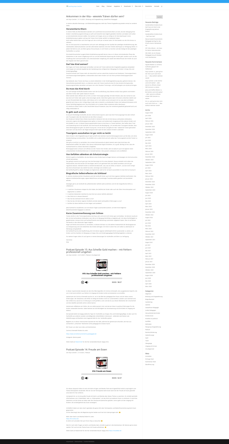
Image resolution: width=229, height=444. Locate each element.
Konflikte (148, 321)
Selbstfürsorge (149, 335)
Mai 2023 (148, 201)
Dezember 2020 (150, 264)
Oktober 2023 (149, 187)
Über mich (138, 6)
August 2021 (149, 242)
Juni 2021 (148, 248)
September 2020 (150, 272)
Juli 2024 (147, 168)
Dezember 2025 (150, 126)
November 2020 (150, 267)
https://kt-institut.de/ (72, 419)
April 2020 (148, 284)
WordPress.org (149, 364)
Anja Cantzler (73, 19)
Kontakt (156, 6)
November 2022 (150, 212)
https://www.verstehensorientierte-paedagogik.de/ (81, 334)
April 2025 (148, 146)
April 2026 (148, 118)
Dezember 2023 (150, 182)
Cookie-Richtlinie (89, 441)
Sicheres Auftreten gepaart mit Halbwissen (153, 67)
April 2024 (148, 171)
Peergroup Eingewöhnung (153, 327)
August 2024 (149, 165)
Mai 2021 (148, 250)
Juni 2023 (148, 198)
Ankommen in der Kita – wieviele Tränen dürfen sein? (95, 16)
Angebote (117, 6)
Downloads (127, 6)
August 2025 (149, 135)
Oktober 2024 (149, 160)
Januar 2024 (149, 179)
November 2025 (150, 129)
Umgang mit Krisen (151, 346)
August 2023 (149, 193)
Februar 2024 (149, 176)
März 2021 (148, 256)
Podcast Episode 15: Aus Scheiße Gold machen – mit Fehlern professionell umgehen (99, 251)
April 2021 (148, 253)
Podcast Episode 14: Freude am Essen (86, 349)
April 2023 (148, 204)
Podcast (109, 6)
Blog (103, 6)
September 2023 (150, 190)
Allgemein (148, 294)
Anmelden (148, 356)
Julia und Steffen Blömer (152, 90)
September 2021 (150, 239)
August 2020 (149, 275)
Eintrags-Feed (149, 359)
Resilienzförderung (151, 332)
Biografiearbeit (149, 299)
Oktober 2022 (149, 215)
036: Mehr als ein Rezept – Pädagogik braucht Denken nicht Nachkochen (153, 55)
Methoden (148, 324)
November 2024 (150, 157)
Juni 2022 (148, 223)
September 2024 (150, 162)
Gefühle (147, 305)
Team (147, 341)
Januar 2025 (149, 154)
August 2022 (149, 217)
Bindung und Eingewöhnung (94, 19)
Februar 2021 (149, 259)
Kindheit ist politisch (151, 318)
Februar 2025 (149, 151)
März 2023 (148, 206)
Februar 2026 (149, 121)
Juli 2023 (147, 195)
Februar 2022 (149, 231)
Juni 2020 (148, 278)
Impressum (69, 441)
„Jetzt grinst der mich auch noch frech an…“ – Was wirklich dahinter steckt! (153, 103)
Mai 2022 (148, 226)
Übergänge (148, 343)
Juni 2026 (148, 115)
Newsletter (148, 6)
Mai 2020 (148, 281)
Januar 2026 (149, 124)
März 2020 (148, 286)
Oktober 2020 (149, 270)
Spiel (146, 338)
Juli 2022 (147, 220)
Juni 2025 (148, 140)
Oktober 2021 (149, 237)
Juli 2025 (147, 137)
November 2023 (150, 184)
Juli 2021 (147, 245)
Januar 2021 (149, 261)
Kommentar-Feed (150, 362)
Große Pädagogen (150, 310)
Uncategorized (95, 255)
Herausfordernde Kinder (152, 313)
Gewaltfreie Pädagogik (110, 19)
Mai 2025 (148, 143)
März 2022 (148, 228)
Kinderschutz (149, 316)
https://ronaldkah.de (115, 430)
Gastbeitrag (148, 302)
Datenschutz (78, 441)
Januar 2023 (149, 209)
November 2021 (150, 234)
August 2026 (149, 113)
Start (97, 6)
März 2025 (148, 148)
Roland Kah (78, 342)
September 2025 (150, 132)
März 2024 (148, 173)
